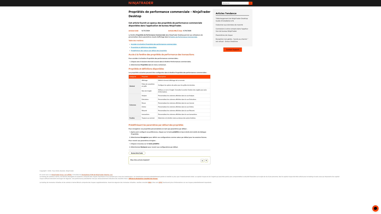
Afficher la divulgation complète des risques (143, 178)
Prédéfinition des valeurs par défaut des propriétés (149, 50)
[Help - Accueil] (140, 3)
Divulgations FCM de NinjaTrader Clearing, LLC (97, 174)
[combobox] (235, 3)
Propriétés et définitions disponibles (143, 47)
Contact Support (232, 50)
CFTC (160, 182)
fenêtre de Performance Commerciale (183, 37)
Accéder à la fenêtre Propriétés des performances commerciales (154, 44)
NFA (149, 182)
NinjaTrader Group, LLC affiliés (61, 174)
